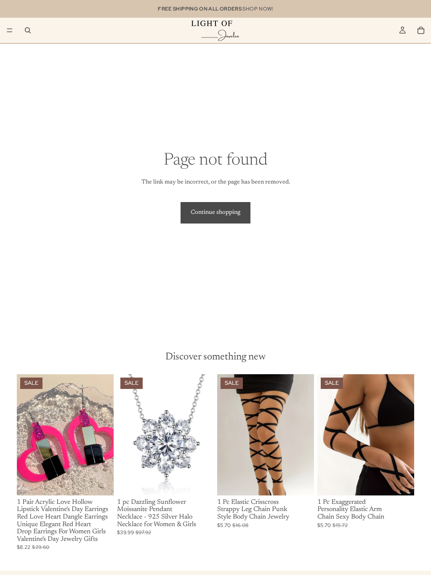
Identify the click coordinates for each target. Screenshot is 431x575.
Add (107, 482)
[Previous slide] (26, 435)
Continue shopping (215, 213)
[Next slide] (104, 435)
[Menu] (9, 30)
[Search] (28, 30)
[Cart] (421, 30)
